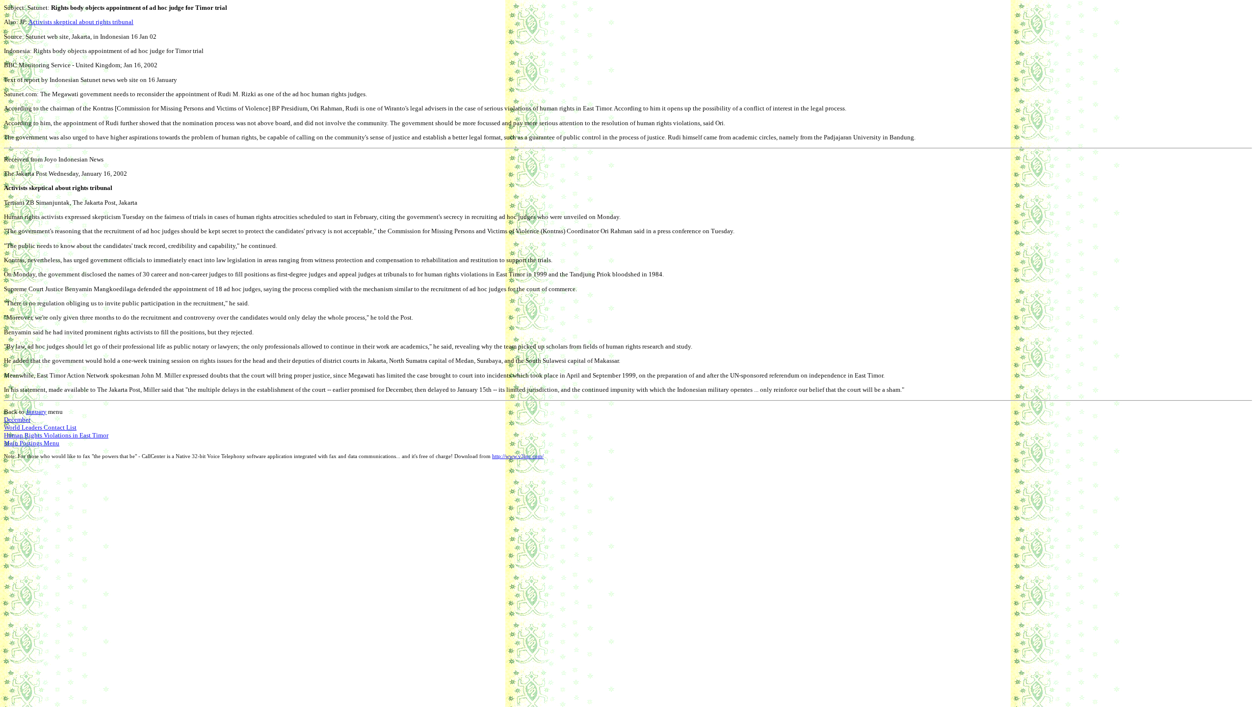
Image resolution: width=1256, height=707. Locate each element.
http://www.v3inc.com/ (518, 456)
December (17, 419)
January (36, 411)
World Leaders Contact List (40, 427)
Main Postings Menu (31, 443)
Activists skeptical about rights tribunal (80, 22)
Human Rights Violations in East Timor (56, 435)
